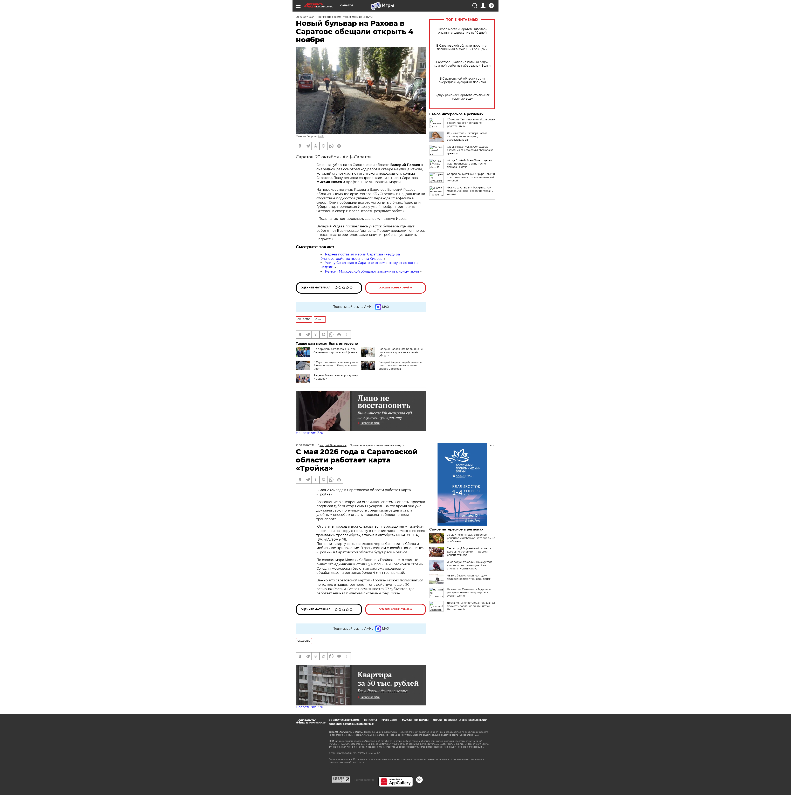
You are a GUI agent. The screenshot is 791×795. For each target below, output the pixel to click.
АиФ (321, 136)
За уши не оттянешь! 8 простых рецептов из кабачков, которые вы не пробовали (471, 538)
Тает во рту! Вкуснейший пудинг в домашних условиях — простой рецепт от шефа (469, 551)
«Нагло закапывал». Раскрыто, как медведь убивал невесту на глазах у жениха (470, 191)
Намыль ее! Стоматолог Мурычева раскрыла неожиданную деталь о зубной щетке (469, 592)
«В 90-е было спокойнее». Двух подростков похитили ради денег (468, 577)
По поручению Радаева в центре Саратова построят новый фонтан (335, 350)
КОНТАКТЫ (370, 720)
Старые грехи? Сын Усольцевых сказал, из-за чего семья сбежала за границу (470, 150)
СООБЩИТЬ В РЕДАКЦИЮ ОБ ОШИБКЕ (351, 724)
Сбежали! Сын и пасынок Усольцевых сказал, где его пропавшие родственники (471, 123)
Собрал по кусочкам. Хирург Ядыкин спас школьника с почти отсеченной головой (471, 177)
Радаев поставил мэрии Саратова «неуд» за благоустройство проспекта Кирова (360, 256)
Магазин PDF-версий (415, 720)
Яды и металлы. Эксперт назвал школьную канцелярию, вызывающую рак (467, 136)
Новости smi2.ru (309, 433)
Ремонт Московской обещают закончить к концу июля (372, 271)
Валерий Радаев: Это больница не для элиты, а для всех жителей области (401, 352)
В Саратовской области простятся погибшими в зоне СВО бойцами (462, 47)
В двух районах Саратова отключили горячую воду (462, 96)
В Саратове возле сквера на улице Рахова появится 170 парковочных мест (336, 365)
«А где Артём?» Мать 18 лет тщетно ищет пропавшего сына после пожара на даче (469, 163)
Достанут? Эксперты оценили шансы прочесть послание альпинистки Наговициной (471, 606)
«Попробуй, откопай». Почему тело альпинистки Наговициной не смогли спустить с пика (470, 565)
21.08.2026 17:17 (305, 445)
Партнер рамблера (364, 780)
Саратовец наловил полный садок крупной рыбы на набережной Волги (462, 63)
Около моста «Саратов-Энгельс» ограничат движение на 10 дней (462, 30)
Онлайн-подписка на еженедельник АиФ (460, 720)
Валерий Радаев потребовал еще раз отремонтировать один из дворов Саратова (400, 365)
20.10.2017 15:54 (305, 16)
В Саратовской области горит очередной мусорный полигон (462, 80)
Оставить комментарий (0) (396, 287)
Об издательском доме (344, 720)
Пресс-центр (389, 720)
